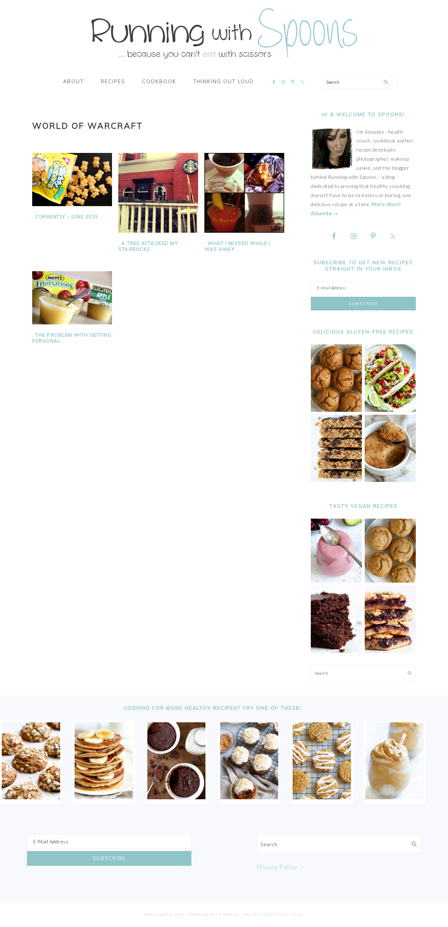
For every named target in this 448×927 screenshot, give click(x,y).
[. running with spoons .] (224, 61)
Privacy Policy (277, 867)
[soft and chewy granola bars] (336, 480)
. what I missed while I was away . (237, 246)
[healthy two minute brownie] (176, 797)
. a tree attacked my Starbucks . (148, 246)
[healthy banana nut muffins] (390, 581)
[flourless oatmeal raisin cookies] (322, 797)
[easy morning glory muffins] (336, 410)
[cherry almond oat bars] (390, 651)
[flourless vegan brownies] (336, 651)
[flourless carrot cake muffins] (249, 797)
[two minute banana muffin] (390, 480)
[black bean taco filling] (390, 410)
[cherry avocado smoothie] (336, 581)
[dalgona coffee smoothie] (394, 797)
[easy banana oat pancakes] (104, 797)
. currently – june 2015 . (67, 216)
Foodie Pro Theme (282, 915)
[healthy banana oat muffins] (31, 797)
